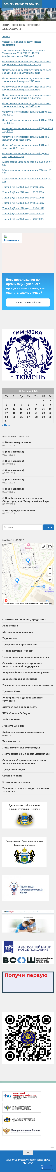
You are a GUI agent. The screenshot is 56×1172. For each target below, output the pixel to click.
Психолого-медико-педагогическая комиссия (25, 790)
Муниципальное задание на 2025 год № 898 (26, 180)
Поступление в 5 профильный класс (26, 753)
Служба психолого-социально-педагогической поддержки (22, 665)
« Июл (6, 425)
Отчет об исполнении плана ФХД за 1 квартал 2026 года (25, 147)
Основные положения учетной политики (21, 43)
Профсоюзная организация (19, 644)
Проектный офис (13, 725)
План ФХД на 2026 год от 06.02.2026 (23, 197)
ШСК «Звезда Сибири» (16, 713)
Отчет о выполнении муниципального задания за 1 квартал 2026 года (26, 105)
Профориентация (13, 769)
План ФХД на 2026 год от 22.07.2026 (23, 218)
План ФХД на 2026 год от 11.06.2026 (23, 213)
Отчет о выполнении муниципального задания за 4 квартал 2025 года (26, 96)
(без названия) (14, 451)
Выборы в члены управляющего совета (23, 733)
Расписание (10, 625)
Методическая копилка (17, 631)
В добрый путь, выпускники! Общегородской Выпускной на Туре (25, 499)
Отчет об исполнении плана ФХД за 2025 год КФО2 (27, 113)
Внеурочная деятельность (19, 706)
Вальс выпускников (18, 442)
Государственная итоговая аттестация (28, 685)
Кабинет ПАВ (11, 719)
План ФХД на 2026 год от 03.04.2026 (23, 208)
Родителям (9, 638)
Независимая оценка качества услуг (26, 657)
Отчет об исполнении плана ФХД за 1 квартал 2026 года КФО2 (25, 138)
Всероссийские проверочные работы (26, 672)
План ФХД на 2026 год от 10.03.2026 (23, 202)
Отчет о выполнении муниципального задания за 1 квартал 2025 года (26, 71)
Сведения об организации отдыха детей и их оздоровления (24, 762)
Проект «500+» (11, 691)
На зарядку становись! (20, 510)
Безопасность (11, 741)
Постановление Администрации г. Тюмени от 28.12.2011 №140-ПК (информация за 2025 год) (24, 53)
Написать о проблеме (28, 302)
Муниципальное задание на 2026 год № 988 (26, 172)
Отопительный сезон (16, 781)
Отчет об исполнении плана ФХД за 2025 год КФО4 (27, 121)
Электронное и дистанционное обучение (22, 699)
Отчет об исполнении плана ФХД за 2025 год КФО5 (27, 130)
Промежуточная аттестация (21, 747)
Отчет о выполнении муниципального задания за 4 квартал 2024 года (26, 63)
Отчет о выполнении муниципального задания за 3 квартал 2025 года (26, 88)
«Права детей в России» (17, 650)
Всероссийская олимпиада (19, 678)
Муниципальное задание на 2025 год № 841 (26, 163)
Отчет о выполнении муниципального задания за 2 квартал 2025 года (26, 80)
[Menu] (52, 4)
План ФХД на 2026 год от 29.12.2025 (23, 186)
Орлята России (12, 775)
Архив (6, 36)
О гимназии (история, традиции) (24, 619)
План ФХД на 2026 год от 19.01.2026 (23, 192)
